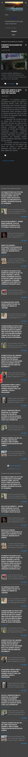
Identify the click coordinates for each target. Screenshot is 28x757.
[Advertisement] (14, 172)
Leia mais (24, 216)
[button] (26, 45)
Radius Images (18, 468)
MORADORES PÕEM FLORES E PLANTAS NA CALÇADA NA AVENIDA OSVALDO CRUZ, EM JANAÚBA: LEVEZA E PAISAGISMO (10, 388)
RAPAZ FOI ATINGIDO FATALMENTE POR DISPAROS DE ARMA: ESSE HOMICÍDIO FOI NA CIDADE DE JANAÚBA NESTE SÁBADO (11, 249)
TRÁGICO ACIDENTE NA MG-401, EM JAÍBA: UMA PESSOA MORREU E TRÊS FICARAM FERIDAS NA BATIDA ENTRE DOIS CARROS (11, 441)
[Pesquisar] (26, 3)
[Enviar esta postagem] (17, 84)
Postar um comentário (8, 160)
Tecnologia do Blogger (15, 465)
